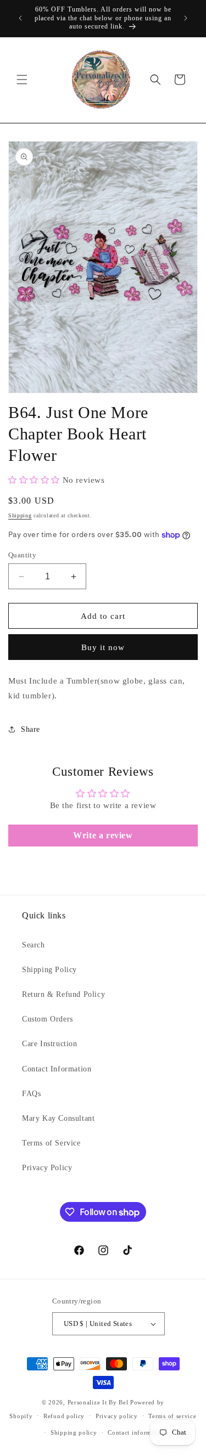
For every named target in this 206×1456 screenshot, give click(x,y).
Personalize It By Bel (98, 1402)
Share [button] (30, 729)
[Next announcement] (186, 18)
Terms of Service (51, 1143)
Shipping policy (74, 1432)
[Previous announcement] (20, 18)
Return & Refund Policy (63, 994)
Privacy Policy (47, 1168)
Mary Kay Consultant (58, 1118)
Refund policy (64, 1416)
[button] (22, 79)
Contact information (137, 1432)
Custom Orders (47, 1019)
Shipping (20, 515)
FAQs (31, 1094)
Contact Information (56, 1069)
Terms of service (172, 1416)
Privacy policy (117, 1416)
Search (33, 945)
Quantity (22, 555)
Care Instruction (49, 1044)
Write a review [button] (102, 835)
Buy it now (103, 647)
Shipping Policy (49, 970)
